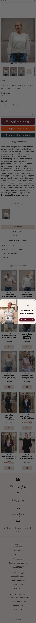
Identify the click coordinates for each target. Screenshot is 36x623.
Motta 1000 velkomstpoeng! (27, 319)
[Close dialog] (35, 300)
